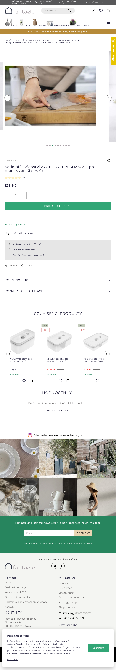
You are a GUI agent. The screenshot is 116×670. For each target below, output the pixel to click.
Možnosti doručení (22, 233)
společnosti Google (60, 653)
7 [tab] (63, 145)
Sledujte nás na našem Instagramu (61, 435)
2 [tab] (50, 145)
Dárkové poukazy (15, 587)
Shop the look (67, 607)
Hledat (70, 10)
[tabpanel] (50, 96)
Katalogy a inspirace (70, 602)
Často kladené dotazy (72, 597)
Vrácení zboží (66, 592)
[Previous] (9, 354)
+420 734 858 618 (73, 618)
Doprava (64, 583)
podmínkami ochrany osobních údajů (73, 543)
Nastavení (12, 659)
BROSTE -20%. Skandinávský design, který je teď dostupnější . (56, 31)
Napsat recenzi (58, 410)
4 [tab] (55, 145)
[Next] (107, 354)
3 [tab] (52, 145)
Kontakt (10, 606)
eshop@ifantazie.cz (77, 613)
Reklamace (65, 588)
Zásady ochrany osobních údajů (32, 644)
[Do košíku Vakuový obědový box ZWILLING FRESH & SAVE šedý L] (67, 380)
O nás (8, 582)
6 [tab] (60, 145)
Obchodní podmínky (17, 597)
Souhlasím (98, 648)
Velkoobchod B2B (15, 592)
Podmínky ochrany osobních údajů (26, 601)
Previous (7, 98)
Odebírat (83, 533)
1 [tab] (47, 145)
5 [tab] (58, 145)
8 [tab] (66, 145)
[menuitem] (9, 22)
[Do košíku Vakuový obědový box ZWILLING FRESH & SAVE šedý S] (31, 380)
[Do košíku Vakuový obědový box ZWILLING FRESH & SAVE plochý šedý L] (104, 380)
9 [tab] (69, 145)
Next (109, 98)
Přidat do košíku (58, 206)
